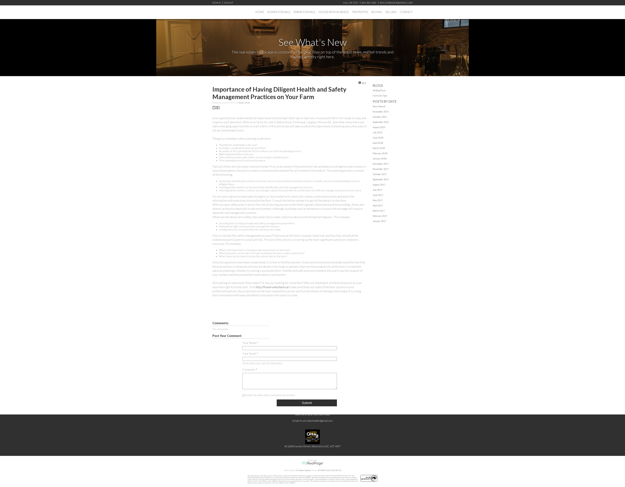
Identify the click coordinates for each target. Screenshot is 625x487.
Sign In (216, 2)
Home (259, 12)
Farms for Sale (380, 95)
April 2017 (378, 205)
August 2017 (379, 184)
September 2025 (381, 122)
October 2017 (380, 174)
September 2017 (381, 179)
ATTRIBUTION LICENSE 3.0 (329, 470)
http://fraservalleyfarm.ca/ (273, 287)
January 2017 (379, 221)
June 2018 (378, 137)
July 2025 (377, 132)
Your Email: (250, 353)
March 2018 (379, 148)
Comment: (249, 369)
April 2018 (378, 142)
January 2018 (379, 158)
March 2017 (379, 210)
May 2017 (378, 200)
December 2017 (381, 163)
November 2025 (381, 111)
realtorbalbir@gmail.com (319, 420)
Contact (406, 12)
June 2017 (378, 195)
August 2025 (379, 127)
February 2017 (380, 215)
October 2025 (380, 116)
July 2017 (377, 189)
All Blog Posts (379, 90)
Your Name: (250, 343)
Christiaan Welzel (303, 470)
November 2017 (381, 169)
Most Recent (379, 106)
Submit (307, 403)
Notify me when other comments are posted (270, 395)
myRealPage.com (313, 463)
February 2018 (380, 153)
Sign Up (228, 2)
